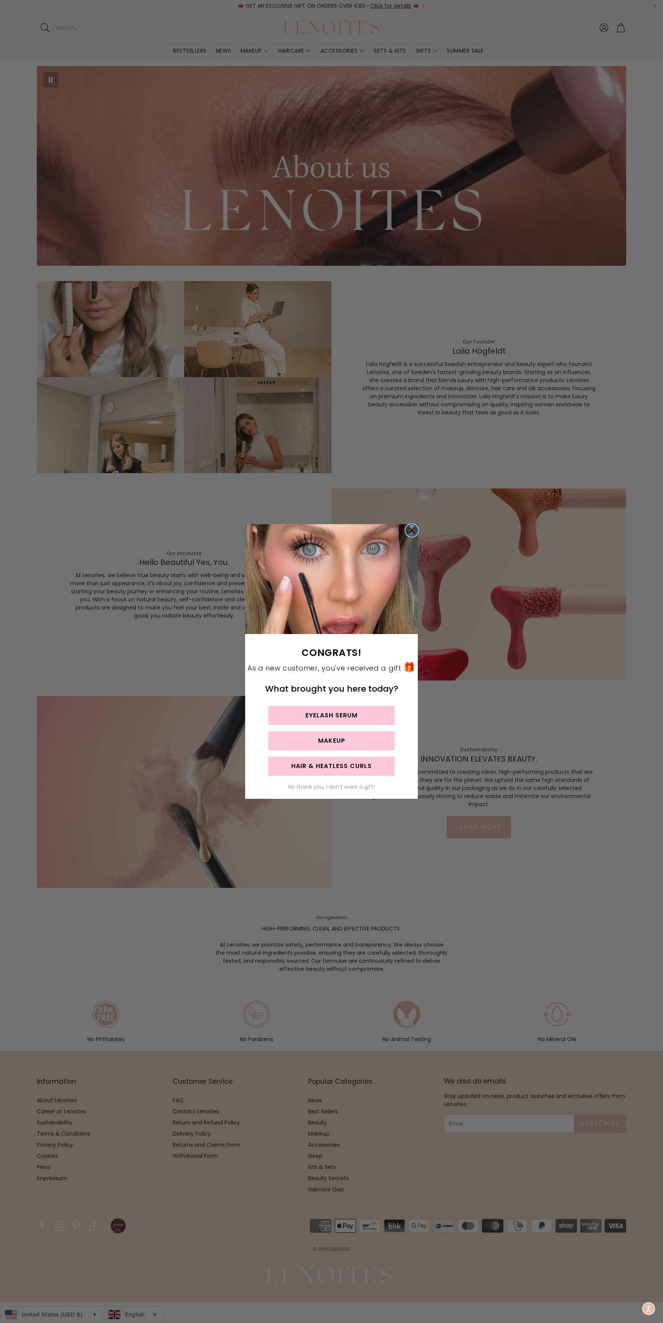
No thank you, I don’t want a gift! (331, 787)
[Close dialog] (412, 530)
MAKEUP (331, 740)
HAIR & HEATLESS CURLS (331, 766)
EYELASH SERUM (331, 715)
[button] (648, 1308)
